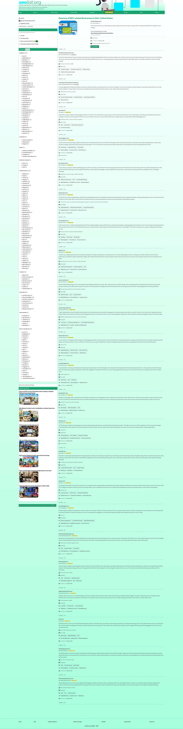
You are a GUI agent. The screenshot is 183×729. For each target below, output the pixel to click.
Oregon (24, 243)
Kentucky (24, 205)
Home (20, 722)
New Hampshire (26, 228)
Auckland (24, 316)
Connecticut (25, 185)
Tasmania (24, 305)
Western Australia (27, 309)
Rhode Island (25, 247)
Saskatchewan (26, 288)
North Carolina (26, 235)
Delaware (24, 187)
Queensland (25, 301)
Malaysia (24, 351)
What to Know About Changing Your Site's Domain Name (102, 33)
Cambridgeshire (26, 66)
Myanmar (24, 355)
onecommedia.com (63, 280)
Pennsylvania (25, 245)
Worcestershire (26, 131)
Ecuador (24, 338)
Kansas (24, 203)
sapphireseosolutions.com (65, 591)
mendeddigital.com (64, 506)
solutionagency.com (64, 138)
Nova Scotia (25, 283)
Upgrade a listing (24, 23)
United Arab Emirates (28, 378)
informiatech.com (63, 193)
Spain (23, 371)
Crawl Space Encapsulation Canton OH (68, 82)
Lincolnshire (25, 102)
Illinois (24, 197)
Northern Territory (27, 299)
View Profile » (94, 46)
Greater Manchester (27, 87)
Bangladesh (25, 334)
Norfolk (24, 108)
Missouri (24, 220)
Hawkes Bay (25, 321)
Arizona (24, 178)
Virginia (24, 260)
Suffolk (24, 122)
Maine (24, 208)
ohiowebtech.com (63, 393)
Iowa (23, 201)
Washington (25, 262)
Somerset (24, 118)
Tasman (24, 323)
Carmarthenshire (26, 152)
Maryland (24, 210)
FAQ (35, 722)
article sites (30, 26)
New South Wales (26, 297)
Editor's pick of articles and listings (26, 385)
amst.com (61, 619)
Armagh (24, 165)
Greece (24, 344)
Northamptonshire (27, 110)
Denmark (24, 336)
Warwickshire (25, 127)
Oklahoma (25, 241)
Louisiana (24, 207)
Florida (24, 189)
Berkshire (24, 60)
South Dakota (26, 251)
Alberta (24, 275)
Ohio (23, 239)
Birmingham (25, 62)
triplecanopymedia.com (65, 308)
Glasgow (24, 144)
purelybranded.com (64, 363)
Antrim (24, 163)
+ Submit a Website (52, 722)
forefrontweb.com (63, 562)
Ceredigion (25, 154)
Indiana (24, 199)
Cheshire (24, 68)
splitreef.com (62, 110)
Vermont (24, 259)
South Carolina (26, 249)
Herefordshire (26, 93)
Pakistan (24, 359)
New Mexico (25, 232)
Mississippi (25, 218)
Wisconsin (25, 266)
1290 (52, 505)
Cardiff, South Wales (27, 151)
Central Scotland (26, 140)
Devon (24, 75)
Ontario (24, 285)
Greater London (26, 85)
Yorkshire (24, 133)
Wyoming (24, 268)
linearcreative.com (63, 336)
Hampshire (25, 91)
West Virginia (25, 264)
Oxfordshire (25, 114)
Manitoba (24, 279)
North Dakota (25, 237)
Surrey (24, 123)
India (23, 345)
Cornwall (24, 69)
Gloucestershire (26, 83)
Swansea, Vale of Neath (28, 156)
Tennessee (25, 253)
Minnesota (25, 216)
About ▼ (35, 12)
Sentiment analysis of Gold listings (29, 44)
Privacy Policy (127, 722)
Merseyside (25, 104)
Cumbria (24, 71)
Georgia (24, 191)
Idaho (23, 195)
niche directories (22, 26)
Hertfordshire (26, 95)
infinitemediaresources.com (66, 678)
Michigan (24, 214)
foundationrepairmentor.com (66, 53)
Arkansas (24, 180)
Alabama (24, 174)
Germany (24, 342)
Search (22, 18)
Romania (24, 365)
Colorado (24, 183)
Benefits (104, 722)
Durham (24, 79)
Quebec (24, 287)
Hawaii (24, 193)
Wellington (25, 325)
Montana (24, 222)
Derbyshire (25, 73)
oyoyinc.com (62, 481)
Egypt (23, 340)
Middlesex (25, 106)
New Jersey (25, 230)
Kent (23, 96)
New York (24, 234)
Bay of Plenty (25, 317)
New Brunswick (26, 281)
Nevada (24, 226)
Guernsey (24, 89)
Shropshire (25, 116)
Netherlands (25, 357)
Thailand (24, 374)
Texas (23, 255)
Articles (22, 35)
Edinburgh (25, 142)
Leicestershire (26, 100)
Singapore (25, 367)
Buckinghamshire (26, 64)
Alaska (24, 176)
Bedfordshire (25, 58)
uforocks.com (62, 421)
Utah (23, 257)
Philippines (25, 361)
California (24, 181)
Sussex (24, 125)
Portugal (24, 363)
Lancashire (25, 98)
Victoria (24, 307)
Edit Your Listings (77, 722)
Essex (23, 81)
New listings (28, 49)
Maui (23, 353)
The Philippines (26, 376)
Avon (23, 56)
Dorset (24, 77)
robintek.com (62, 451)
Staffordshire (25, 120)
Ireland (24, 347)
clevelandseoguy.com (96, 21)
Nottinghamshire (26, 112)
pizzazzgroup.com (63, 163)
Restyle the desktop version (28, 21)
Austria (24, 332)
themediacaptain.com (64, 649)
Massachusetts (26, 212)
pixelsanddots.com (63, 221)
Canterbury (25, 319)
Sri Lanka (24, 372)
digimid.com (62, 250)
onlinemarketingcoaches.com (66, 534)
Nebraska (24, 224)
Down (23, 167)
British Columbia (26, 277)
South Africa (25, 369)
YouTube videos (24, 38)
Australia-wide (26, 295)
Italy (23, 349)
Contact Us (151, 722)
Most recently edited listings (27, 41)
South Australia (26, 303)
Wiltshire (24, 129)
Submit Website (109, 12)
